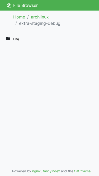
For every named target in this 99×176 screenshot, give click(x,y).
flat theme (82, 171)
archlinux (40, 17)
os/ (16, 38)
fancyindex (51, 171)
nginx (36, 171)
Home (19, 17)
